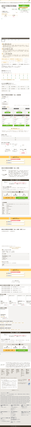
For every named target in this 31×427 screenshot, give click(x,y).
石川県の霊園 (2, 399)
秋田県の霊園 (16, 396)
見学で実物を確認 (7, 112)
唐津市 (1, 329)
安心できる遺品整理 (13, 414)
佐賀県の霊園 (2, 403)
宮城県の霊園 (13, 396)
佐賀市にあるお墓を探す (15, 248)
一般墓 (12, 370)
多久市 (4, 329)
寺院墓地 (22, 322)
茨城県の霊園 (27, 396)
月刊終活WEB (8, 421)
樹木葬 (16, 322)
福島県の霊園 (24, 396)
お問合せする (7, 125)
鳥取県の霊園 (24, 400)
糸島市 (19, 329)
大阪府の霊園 (9, 400)
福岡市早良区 (13, 329)
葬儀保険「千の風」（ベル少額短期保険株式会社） (15, 422)
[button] (24, 6)
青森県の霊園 (5, 396)
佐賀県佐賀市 (14, 64)
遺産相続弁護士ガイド (13, 408)
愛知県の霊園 (24, 399)
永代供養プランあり (8, 322)
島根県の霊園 (28, 400)
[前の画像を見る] (2, 29)
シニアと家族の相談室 (3, 421)
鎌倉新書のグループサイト (15, 390)
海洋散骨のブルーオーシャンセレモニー (26, 413)
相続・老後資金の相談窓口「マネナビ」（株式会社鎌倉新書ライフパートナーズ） (15, 420)
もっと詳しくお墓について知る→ (26, 105)
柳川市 (16, 329)
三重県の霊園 (27, 399)
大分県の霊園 (13, 403)
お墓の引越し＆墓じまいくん (10, 395)
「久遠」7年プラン (4, 108)
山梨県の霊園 (9, 399)
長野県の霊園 (13, 399)
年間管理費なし (2, 322)
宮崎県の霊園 (16, 403)
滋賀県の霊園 (2, 400)
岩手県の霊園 (9, 396)
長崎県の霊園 (5, 403)
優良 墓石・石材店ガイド (3, 395)
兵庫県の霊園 (13, 400)
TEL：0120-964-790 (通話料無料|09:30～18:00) (8, 79)
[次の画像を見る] (28, 29)
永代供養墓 (19, 322)
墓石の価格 (17, 370)
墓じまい (7, 375)
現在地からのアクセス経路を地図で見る (15, 247)
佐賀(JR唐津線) (2, 326)
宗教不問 (13, 322)
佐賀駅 (22, 64)
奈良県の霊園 (16, 400)
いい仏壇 (1, 413)
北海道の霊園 (2, 396)
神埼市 (9, 329)
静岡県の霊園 (20, 399)
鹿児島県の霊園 (20, 403)
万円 (3, 117)
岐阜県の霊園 (16, 399)
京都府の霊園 (5, 400)
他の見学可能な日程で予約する (24, 79)
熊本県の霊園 (9, 403)
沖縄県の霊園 (24, 403)
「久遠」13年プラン (16, 108)
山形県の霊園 (20, 396)
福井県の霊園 (5, 399)
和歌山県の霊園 (20, 400)
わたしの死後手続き (13, 415)
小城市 (6, 329)
